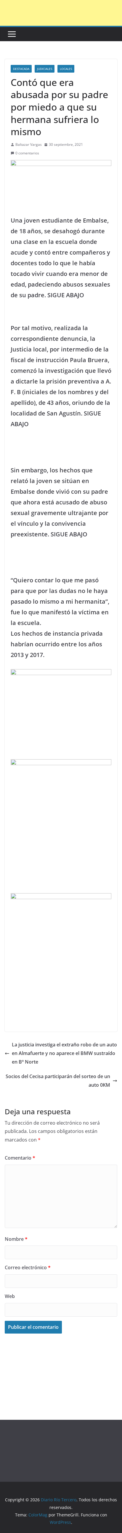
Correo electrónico (28, 1267)
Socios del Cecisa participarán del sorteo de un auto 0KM (58, 1080)
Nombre (16, 1239)
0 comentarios (27, 153)
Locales (66, 69)
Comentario (20, 1158)
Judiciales (44, 69)
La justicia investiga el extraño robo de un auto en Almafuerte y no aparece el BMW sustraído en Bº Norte (64, 1053)
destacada (21, 69)
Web (10, 1296)
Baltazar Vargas (28, 144)
